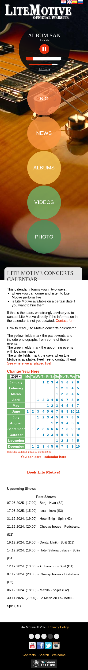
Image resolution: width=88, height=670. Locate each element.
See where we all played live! (29, 363)
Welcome (59, 655)
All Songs (44, 69)
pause (44, 49)
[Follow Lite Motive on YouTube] (32, 645)
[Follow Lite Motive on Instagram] (56, 645)
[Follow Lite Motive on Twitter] (48, 645)
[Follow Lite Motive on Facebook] (40, 645)
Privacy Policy (58, 627)
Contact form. (66, 321)
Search (43, 655)
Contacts (29, 655)
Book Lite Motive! (43, 472)
